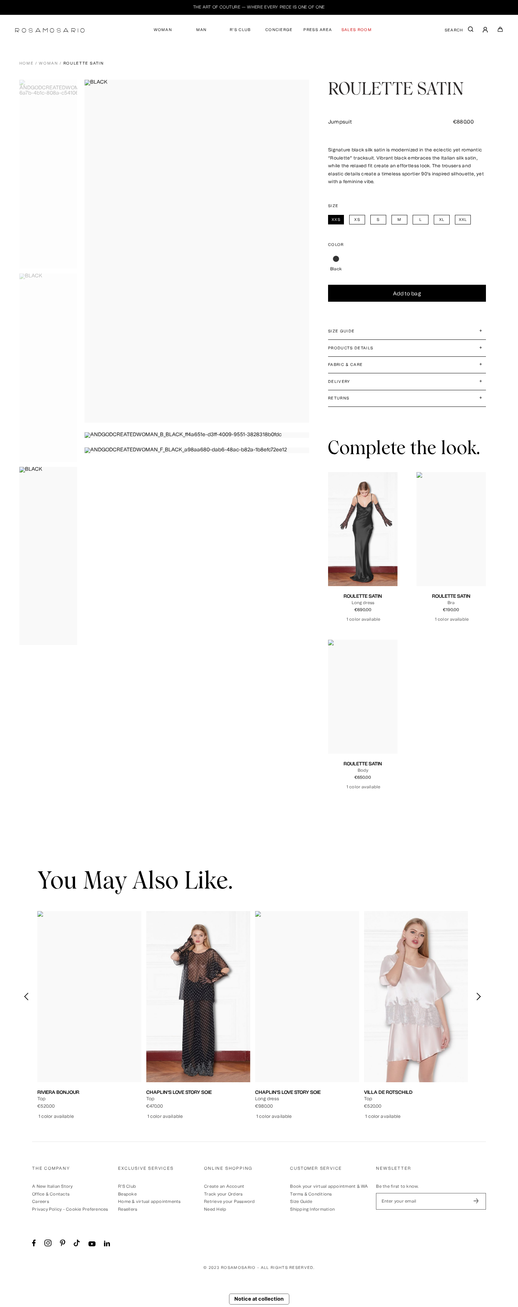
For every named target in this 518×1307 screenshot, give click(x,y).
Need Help (215, 1209)
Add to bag (407, 293)
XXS (341, 548)
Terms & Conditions (311, 1194)
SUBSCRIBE (476, 1201)
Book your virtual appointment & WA (329, 1186)
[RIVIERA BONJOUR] (89, 996)
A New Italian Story (52, 1186)
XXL (363, 554)
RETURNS (338, 398)
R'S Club (127, 1186)
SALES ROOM (356, 30)
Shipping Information (312, 1209)
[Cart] (500, 31)
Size (333, 206)
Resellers (127, 1209)
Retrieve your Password (229, 1201)
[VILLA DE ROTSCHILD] (416, 996)
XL (385, 548)
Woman (48, 63)
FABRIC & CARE (345, 365)
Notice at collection (259, 1299)
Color (336, 245)
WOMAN (163, 30)
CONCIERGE (279, 30)
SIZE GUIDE (341, 331)
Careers (40, 1201)
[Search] (471, 31)
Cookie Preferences (87, 1209)
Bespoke (127, 1194)
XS (353, 548)
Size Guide (301, 1201)
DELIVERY (339, 382)
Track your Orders (223, 1194)
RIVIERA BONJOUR (58, 1092)
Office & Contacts (50, 1194)
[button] (478, 997)
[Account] (485, 30)
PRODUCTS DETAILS (350, 348)
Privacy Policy (47, 1209)
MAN (201, 30)
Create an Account (224, 1186)
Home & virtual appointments (149, 1201)
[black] (336, 259)
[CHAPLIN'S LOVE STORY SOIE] (198, 996)
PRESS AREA (317, 30)
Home (26, 63)
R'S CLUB (240, 30)
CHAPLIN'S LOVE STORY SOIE (179, 1092)
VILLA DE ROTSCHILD (388, 1092)
